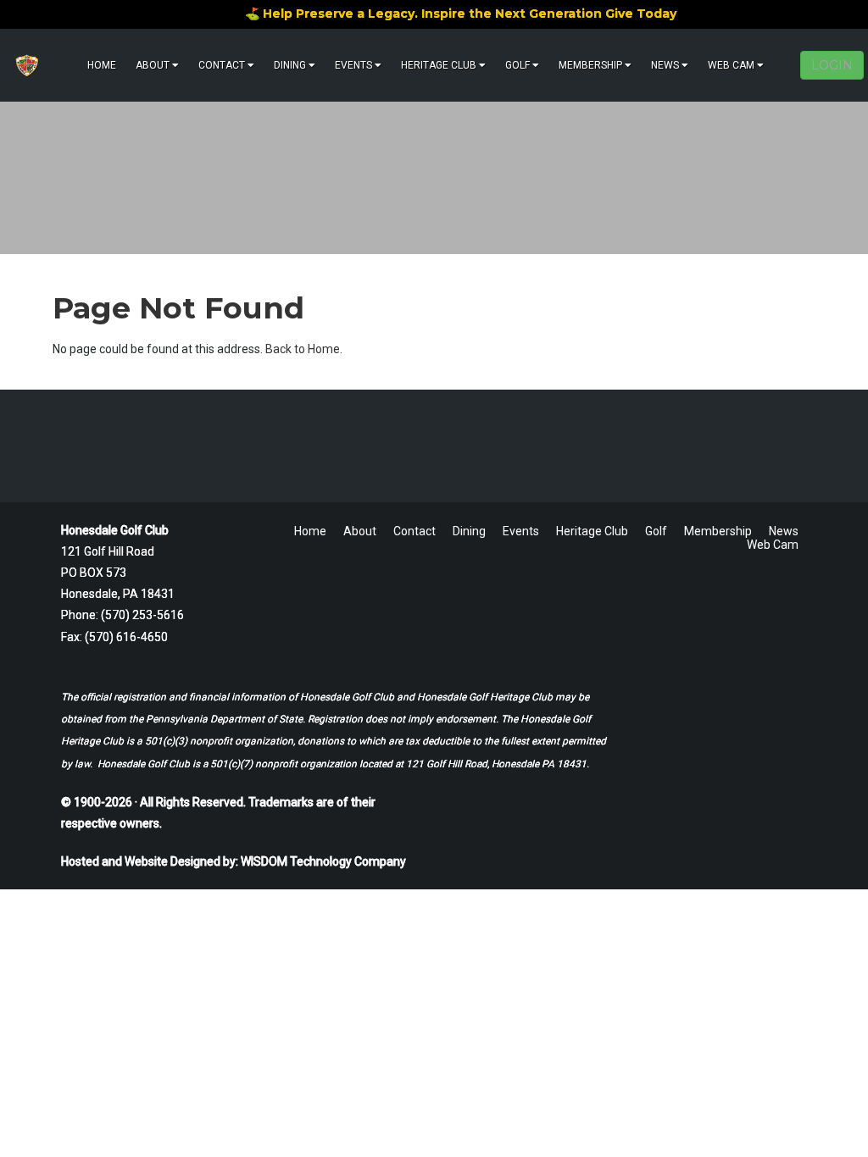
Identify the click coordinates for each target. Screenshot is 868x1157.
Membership (590, 65)
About (153, 65)
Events (353, 65)
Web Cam (731, 65)
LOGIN (832, 65)
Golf (517, 65)
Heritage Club (438, 65)
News (665, 65)
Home (101, 65)
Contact (221, 65)
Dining (290, 65)
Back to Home (302, 349)
